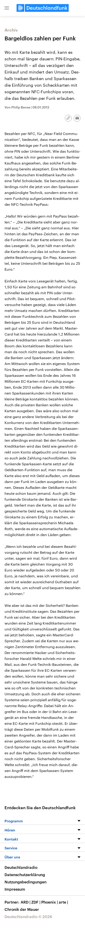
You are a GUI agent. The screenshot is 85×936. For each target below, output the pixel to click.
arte (63, 902)
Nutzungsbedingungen (25, 882)
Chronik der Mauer (22, 909)
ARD (25, 902)
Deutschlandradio (21, 867)
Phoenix (49, 902)
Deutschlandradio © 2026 (28, 916)
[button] (7, 8)
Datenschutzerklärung (25, 874)
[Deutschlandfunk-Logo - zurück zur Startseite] (43, 8)
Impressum (15, 889)
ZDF (35, 902)
